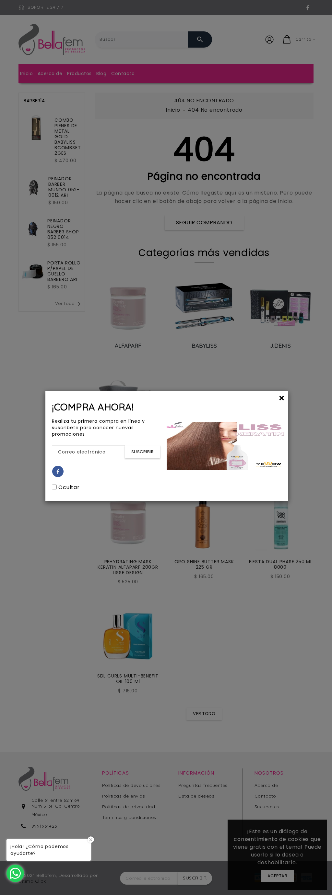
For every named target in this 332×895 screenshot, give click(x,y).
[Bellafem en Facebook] (58, 471)
